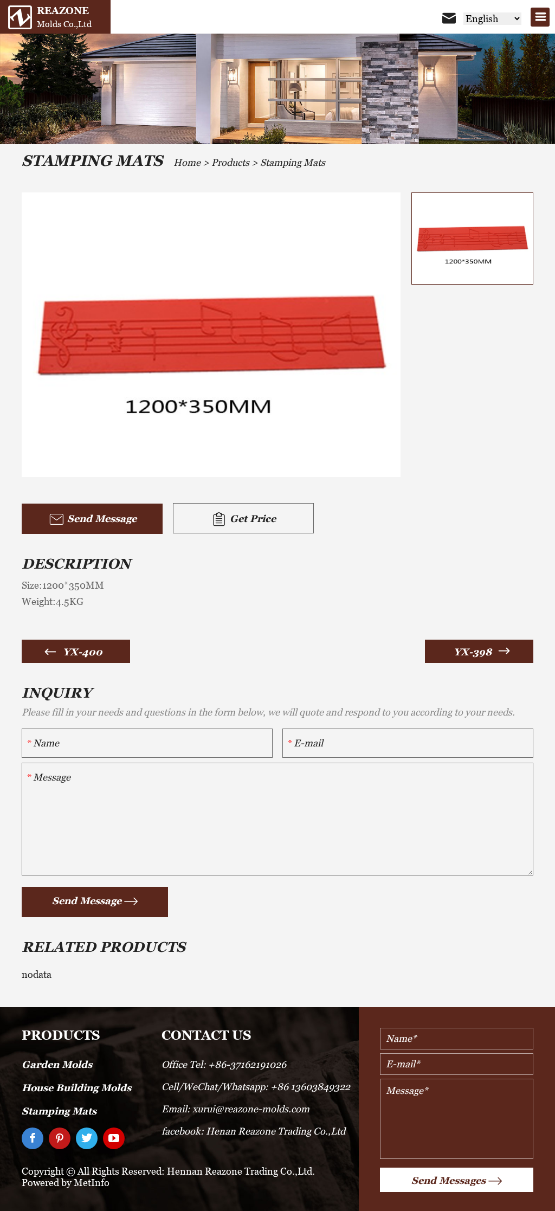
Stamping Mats (292, 162)
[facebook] (32, 1138)
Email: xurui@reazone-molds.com (235, 1109)
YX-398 (473, 652)
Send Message (100, 518)
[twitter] (87, 1138)
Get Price (251, 518)
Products (230, 162)
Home (187, 162)
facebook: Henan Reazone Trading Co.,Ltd (253, 1131)
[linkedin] (59, 1138)
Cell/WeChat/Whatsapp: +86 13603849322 (256, 1086)
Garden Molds (57, 1064)
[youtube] (114, 1138)
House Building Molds (76, 1087)
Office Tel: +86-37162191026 (224, 1064)
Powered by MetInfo (65, 1182)
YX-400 (82, 652)
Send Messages (448, 1180)
